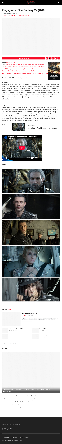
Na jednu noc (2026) (44, 335)
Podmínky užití (5, 437)
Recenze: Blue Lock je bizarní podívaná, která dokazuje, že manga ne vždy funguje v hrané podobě (25, 395)
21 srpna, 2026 (43, 330)
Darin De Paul (32, 71)
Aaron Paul (24, 65)
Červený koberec (9, 440)
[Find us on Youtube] (11, 429)
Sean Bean (8, 65)
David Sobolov (22, 67)
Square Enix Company (56, 135)
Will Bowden (14, 67)
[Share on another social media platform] (58, 58)
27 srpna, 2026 (29, 315)
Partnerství (14, 437)
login (7, 343)
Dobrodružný (26, 15)
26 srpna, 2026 (13, 330)
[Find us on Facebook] (2, 429)
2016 (11, 15)
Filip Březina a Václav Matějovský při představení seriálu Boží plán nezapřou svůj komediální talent (24, 398)
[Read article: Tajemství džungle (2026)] (11, 319)
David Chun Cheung (14, 71)
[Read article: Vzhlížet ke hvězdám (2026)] (5, 330)
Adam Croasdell (33, 69)
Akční (15, 15)
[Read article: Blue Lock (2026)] (5, 336)
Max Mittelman (6, 69)
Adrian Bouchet (39, 65)
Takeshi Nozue (10, 62)
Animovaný (20, 15)
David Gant (24, 71)
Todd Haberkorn (31, 67)
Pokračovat (28, 322)
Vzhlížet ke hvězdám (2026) (16, 328)
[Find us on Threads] (5, 429)
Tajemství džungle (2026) (29, 313)
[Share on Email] (55, 58)
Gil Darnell (45, 73)
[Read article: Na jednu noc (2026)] (35, 336)
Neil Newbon (40, 71)
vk (24, 315)
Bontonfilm (25, 78)
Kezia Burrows (41, 67)
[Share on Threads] (47, 58)
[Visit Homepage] (31, 2)
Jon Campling (11, 73)
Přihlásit (21, 437)
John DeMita (19, 73)
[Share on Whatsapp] (53, 58)
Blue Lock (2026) (13, 335)
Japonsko (4, 15)
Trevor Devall (6, 67)
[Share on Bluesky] (50, 58)
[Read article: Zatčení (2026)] (35, 330)
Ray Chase (24, 69)
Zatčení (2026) (42, 328)
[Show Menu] (2, 2)
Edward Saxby (27, 73)
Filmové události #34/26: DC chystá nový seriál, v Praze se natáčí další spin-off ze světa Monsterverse (25, 407)
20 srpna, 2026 (43, 337)
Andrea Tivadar (36, 73)
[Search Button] (59, 2)
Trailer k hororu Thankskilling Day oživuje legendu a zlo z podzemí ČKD (18, 401)
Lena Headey (16, 65)
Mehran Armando (16, 69)
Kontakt (27, 437)
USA (9, 15)
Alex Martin (31, 65)
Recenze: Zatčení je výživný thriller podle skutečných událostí (16, 404)
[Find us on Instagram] (7, 429)
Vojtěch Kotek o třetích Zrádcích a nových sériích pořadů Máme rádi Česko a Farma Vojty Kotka (26, 389)
